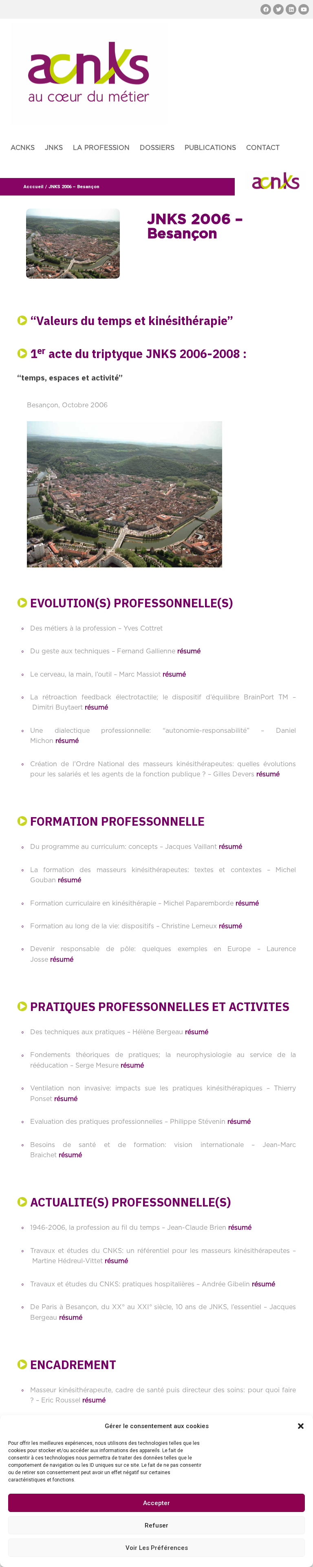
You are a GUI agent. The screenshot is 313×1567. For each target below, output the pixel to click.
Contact (263, 148)
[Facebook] (265, 9)
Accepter (156, 1503)
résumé (189, 651)
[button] (301, 1426)
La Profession (101, 148)
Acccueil (33, 186)
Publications (210, 148)
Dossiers (157, 148)
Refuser (156, 1525)
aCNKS (23, 148)
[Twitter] (278, 9)
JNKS (54, 148)
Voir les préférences (157, 1548)
